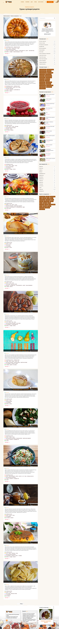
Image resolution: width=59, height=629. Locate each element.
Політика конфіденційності (29, 623)
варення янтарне (48, 82)
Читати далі (6, 53)
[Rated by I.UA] (8, 621)
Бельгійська (41, 177)
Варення (11, 517)
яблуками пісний (48, 74)
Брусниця (16, 126)
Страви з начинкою (16, 51)
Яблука (13, 165)
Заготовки (8, 517)
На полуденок (11, 50)
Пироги (14, 169)
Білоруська (41, 180)
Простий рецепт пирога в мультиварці (20, 154)
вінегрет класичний (50, 69)
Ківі (18, 361)
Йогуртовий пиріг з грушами (20, 389)
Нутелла (51, 201)
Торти (21, 51)
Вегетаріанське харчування (11, 49)
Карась (52, 198)
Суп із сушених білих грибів (50, 126)
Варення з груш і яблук (21, 504)
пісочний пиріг (42, 74)
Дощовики (44, 198)
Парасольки (41, 204)
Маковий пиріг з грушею (20, 311)
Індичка (7, 204)
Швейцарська (41, 191)
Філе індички (41, 207)
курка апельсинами (50, 85)
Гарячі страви (8, 208)
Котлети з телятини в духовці (50, 135)
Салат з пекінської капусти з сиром (20, 465)
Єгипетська (41, 168)
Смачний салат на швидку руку (20, 426)
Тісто (7, 48)
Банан (13, 361)
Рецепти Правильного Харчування (44, 53)
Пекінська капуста (30, 476)
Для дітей (16, 50)
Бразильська (41, 178)
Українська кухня (9, 125)
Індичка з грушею (20, 194)
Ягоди (7, 126)
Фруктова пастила (21, 350)
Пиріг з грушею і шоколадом (20, 542)
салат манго (47, 80)
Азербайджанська (42, 173)
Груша (18, 48)
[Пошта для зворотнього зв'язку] (7, 620)
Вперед (21, 603)
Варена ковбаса (42, 196)
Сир (16, 87)
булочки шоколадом (43, 69)
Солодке (10, 51)
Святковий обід (31, 50)
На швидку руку (12, 285)
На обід (7, 50)
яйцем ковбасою (42, 77)
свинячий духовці (42, 85)
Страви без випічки (42, 64)
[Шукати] (54, 18)
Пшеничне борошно (52, 204)
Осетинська (41, 185)
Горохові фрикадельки (49, 140)
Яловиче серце (42, 209)
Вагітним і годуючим (9, 88)
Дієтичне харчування (9, 166)
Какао (48, 198)
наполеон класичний (43, 72)
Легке (52, 199)
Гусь (40, 198)
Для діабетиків (41, 46)
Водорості (47, 196)
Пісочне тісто (14, 48)
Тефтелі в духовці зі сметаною (50, 158)
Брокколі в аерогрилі (49, 144)
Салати (7, 440)
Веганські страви (14, 593)
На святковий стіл (22, 50)
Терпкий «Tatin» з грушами (21, 37)
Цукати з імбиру (20, 581)
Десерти (11, 286)
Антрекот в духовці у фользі (50, 94)
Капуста (20, 476)
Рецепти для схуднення (27, 438)
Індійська (40, 170)
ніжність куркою (50, 72)
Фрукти (10, 48)
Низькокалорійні (17, 362)
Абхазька (40, 171)
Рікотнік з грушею (20, 76)
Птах (10, 204)
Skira (46, 112)
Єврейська (41, 166)
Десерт (27, 50)
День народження (29, 285)
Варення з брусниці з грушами (21, 115)
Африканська (41, 175)
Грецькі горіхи (53, 196)
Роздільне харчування (42, 62)
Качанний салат (42, 199)
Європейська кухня (9, 164)
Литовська (41, 184)
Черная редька (47, 207)
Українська (41, 189)
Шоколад (13, 553)
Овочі (7, 476)
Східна (40, 187)
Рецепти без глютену (42, 55)
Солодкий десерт (20, 272)
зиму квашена (42, 80)
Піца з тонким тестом (49, 108)
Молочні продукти (9, 87)
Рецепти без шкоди (23, 362)
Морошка (41, 201)
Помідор (46, 204)
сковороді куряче (42, 88)
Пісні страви (18, 323)
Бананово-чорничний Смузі (50, 103)
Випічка (7, 51)
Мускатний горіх (46, 201)
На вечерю (11, 89)
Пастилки (14, 364)
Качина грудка (48, 199)
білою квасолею (49, 77)
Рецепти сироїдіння (42, 60)
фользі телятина (42, 82)
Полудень (20, 555)
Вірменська (41, 182)
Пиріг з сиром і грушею (20, 233)
